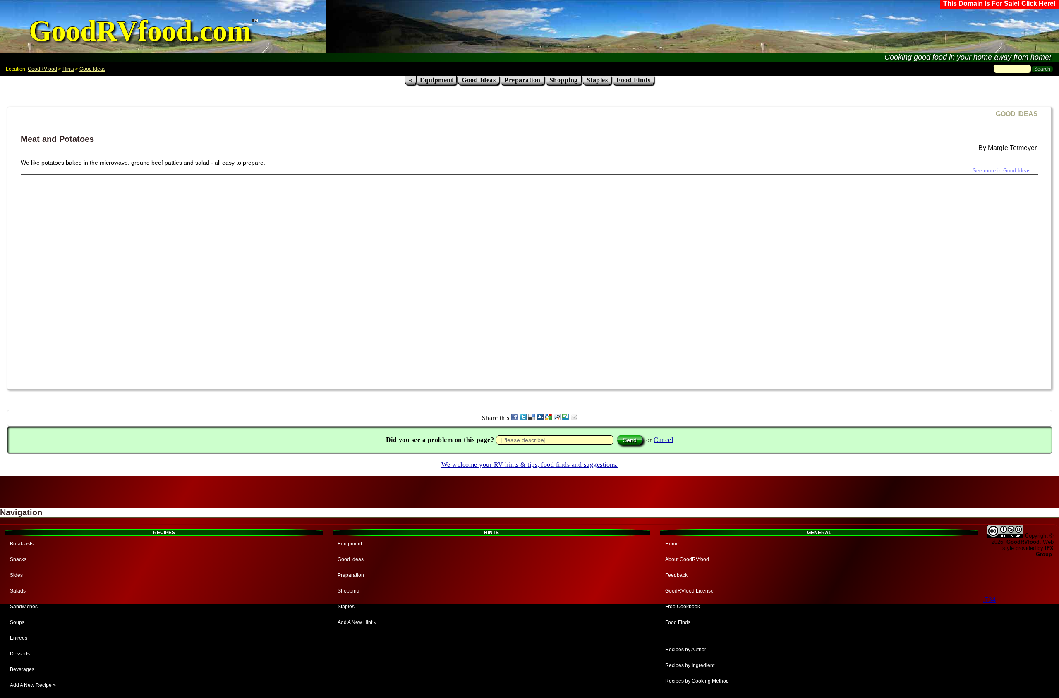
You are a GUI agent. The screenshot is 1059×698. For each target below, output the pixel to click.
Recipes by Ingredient (689, 665)
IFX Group (1045, 551)
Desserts (20, 654)
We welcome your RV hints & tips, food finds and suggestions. (529, 464)
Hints (68, 69)
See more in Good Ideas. (1003, 170)
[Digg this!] (540, 417)
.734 (989, 599)
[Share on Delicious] (531, 417)
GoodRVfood (42, 69)
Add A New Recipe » (33, 685)
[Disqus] (529, 277)
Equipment (436, 80)
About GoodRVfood (687, 559)
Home (672, 544)
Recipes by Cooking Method (697, 681)
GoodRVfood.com (140, 31)
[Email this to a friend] (574, 417)
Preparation (522, 80)
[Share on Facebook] (514, 417)
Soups (17, 622)
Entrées (18, 638)
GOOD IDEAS (1017, 113)
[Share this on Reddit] (557, 417)
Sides (16, 575)
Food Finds (633, 80)
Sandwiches (24, 607)
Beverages (22, 669)
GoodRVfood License (689, 591)
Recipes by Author (685, 650)
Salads (18, 591)
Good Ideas (92, 69)
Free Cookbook (682, 607)
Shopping (563, 80)
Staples (597, 80)
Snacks (18, 559)
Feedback (676, 575)
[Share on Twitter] (523, 417)
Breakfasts (22, 544)
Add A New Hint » (357, 622)
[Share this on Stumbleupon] (565, 417)
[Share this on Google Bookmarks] (548, 417)
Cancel (663, 439)
